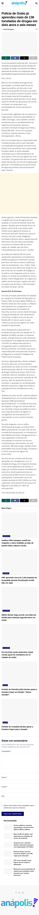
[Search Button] (36, 3)
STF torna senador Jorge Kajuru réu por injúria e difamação (22, 862)
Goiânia (6, 573)
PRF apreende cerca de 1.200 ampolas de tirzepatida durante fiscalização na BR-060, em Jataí (19, 580)
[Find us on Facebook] (15, 893)
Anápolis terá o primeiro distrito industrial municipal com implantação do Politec (23, 845)
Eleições (6, 610)
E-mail (4, 787)
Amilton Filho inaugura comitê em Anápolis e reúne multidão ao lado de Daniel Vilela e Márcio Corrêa (17, 543)
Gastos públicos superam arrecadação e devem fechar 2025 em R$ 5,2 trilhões (24, 827)
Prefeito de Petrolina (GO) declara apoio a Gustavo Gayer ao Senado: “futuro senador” (19, 692)
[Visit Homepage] (19, 3)
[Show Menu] (3, 3)
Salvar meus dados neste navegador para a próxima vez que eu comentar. (19, 806)
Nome (4, 777)
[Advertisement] (19, 193)
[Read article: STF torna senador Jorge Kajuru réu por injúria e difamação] (8, 862)
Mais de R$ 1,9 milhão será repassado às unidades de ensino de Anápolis (23, 836)
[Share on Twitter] (24, 58)
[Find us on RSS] (23, 893)
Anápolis (6, 536)
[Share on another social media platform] (33, 58)
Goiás (5, 685)
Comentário (7, 751)
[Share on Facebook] (15, 58)
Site (3, 796)
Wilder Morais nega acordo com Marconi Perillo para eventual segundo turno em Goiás (19, 617)
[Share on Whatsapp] (6, 58)
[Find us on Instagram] (19, 893)
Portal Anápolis (8, 29)
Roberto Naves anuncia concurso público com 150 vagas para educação (23, 853)
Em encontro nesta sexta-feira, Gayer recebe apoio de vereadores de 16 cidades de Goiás (17, 654)
